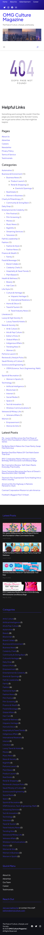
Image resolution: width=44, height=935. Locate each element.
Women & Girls (12, 426)
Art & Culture (11, 328)
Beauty (9, 282)
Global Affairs (12, 339)
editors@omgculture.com (14, 910)
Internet (9, 393)
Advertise (6, 140)
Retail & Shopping (18, 184)
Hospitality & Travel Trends (17, 271)
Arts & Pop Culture (14, 332)
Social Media (11, 397)
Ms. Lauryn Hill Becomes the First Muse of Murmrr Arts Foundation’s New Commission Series (20, 440)
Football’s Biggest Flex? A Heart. (15, 495)
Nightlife (10, 228)
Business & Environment (12, 174)
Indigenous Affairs (14, 343)
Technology (7, 382)
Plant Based (11, 274)
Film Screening (12, 217)
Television (10, 235)
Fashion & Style (12, 246)
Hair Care (10, 285)
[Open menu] (4, 47)
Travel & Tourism (13, 307)
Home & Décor (12, 303)
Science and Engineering (12, 364)
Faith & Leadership (10, 238)
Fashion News (12, 249)
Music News (11, 224)
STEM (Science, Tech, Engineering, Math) (23, 368)
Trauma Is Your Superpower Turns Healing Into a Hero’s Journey (21, 478)
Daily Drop (6, 206)
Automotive (7, 170)
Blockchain (11, 390)
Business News (12, 177)
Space (9, 400)
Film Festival (11, 213)
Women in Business (14, 195)
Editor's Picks (12, 336)
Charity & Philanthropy (11, 199)
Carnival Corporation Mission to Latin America (21, 490)
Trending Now (12, 346)
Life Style (6, 289)
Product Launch (17, 181)
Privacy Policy (8, 151)
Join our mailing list (11, 908)
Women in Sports (13, 379)
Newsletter (6, 147)
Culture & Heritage (14, 292)
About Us (13, 2)
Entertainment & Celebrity (13, 210)
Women (9, 350)
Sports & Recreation (10, 375)
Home (5, 2)
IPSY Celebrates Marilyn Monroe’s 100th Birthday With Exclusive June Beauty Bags (19, 459)
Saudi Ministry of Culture (12, 361)
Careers (5, 144)
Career (35, 2)
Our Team (7, 882)
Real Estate (11, 192)
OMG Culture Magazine (17, 17)
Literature (6, 314)
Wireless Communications (17, 408)
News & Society (8, 325)
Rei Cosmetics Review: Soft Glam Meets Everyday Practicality (19, 466)
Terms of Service (9, 154)
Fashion (5, 242)
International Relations (20, 300)
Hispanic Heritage (18, 296)
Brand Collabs (12, 264)
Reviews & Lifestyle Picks (12, 357)
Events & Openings (23, 188)
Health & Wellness (9, 278)
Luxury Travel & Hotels (15, 321)
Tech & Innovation (13, 404)
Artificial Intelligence (15, 386)
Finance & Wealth (9, 253)
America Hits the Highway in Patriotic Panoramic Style (17, 485)
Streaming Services (14, 231)
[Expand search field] (37, 47)
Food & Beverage (9, 260)
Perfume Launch (9, 354)
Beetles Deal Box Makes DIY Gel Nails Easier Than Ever (20, 453)
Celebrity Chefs (13, 267)
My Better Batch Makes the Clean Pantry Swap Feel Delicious (21, 447)
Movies (9, 220)
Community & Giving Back (17, 202)
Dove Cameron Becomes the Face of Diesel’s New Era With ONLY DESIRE (21, 472)
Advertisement (24, 2)
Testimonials (7, 158)
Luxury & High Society (11, 318)
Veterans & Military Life (11, 411)
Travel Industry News (19, 310)
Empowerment (12, 422)
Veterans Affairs (13, 415)
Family (9, 256)
